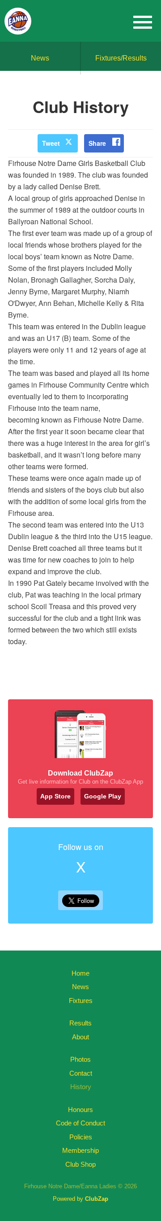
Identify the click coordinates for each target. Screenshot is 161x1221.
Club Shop (80, 1164)
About (80, 1037)
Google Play (102, 796)
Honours (80, 1109)
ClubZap (96, 1198)
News (40, 58)
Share (97, 143)
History (80, 1086)
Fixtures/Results (121, 58)
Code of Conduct (80, 1123)
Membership (80, 1150)
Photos (80, 1059)
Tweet (51, 143)
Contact (80, 1073)
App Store (55, 796)
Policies (80, 1137)
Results (80, 1023)
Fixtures (81, 1000)
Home (80, 973)
